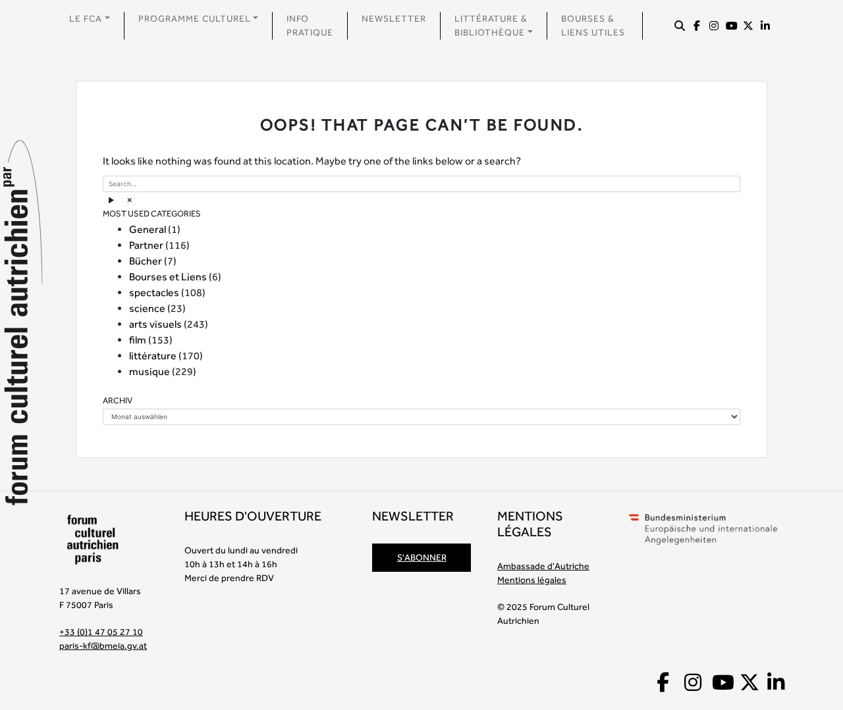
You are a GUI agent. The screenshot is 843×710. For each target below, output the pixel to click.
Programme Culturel (194, 18)
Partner (146, 245)
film (137, 340)
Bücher (145, 261)
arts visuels (155, 324)
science (147, 308)
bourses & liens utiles (593, 25)
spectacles (154, 292)
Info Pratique (309, 25)
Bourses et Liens (168, 276)
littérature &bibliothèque (491, 25)
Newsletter (394, 18)
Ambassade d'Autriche (543, 566)
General (147, 229)
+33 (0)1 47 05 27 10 (101, 631)
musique (149, 371)
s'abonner (422, 557)
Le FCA (85, 18)
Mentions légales (531, 579)
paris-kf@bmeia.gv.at (103, 645)
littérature (153, 355)
